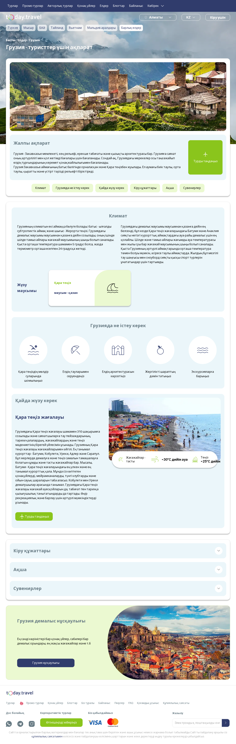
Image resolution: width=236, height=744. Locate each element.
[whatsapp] (9, 724)
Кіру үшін (217, 17)
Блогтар (119, 6)
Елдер (104, 6)
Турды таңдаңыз (205, 161)
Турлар (12, 6)
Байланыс (136, 6)
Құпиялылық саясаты (176, 703)
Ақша (170, 188)
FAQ (130, 703)
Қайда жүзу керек (111, 188)
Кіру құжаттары (145, 188)
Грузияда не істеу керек (72, 188)
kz (188, 17)
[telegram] (20, 724)
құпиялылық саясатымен (47, 736)
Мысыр (28, 28)
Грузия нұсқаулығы (45, 663)
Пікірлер (119, 703)
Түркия (13, 28)
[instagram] (32, 724)
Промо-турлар (32, 6)
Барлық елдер (131, 28)
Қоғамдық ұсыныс (148, 703)
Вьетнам (75, 28)
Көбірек (153, 6)
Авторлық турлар (60, 6)
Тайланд (57, 28)
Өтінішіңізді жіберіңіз (61, 722)
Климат (40, 188)
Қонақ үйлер (86, 6)
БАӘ (42, 28)
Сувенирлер (192, 188)
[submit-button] (226, 723)
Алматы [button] (156, 17)
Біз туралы (87, 703)
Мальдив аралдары (101, 28)
